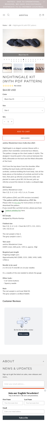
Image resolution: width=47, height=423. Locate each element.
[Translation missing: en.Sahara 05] (39, 68)
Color (5, 94)
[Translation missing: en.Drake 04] (29, 68)
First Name (7, 399)
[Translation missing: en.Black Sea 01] (7, 68)
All (10, 25)
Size (4, 105)
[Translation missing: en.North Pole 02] (18, 68)
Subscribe (23, 418)
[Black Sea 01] (23, 43)
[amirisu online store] (23, 15)
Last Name (28, 399)
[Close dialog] (45, 391)
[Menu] (4, 15)
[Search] (8, 15)
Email (5, 408)
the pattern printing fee (12, 210)
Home (5, 25)
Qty (4, 117)
